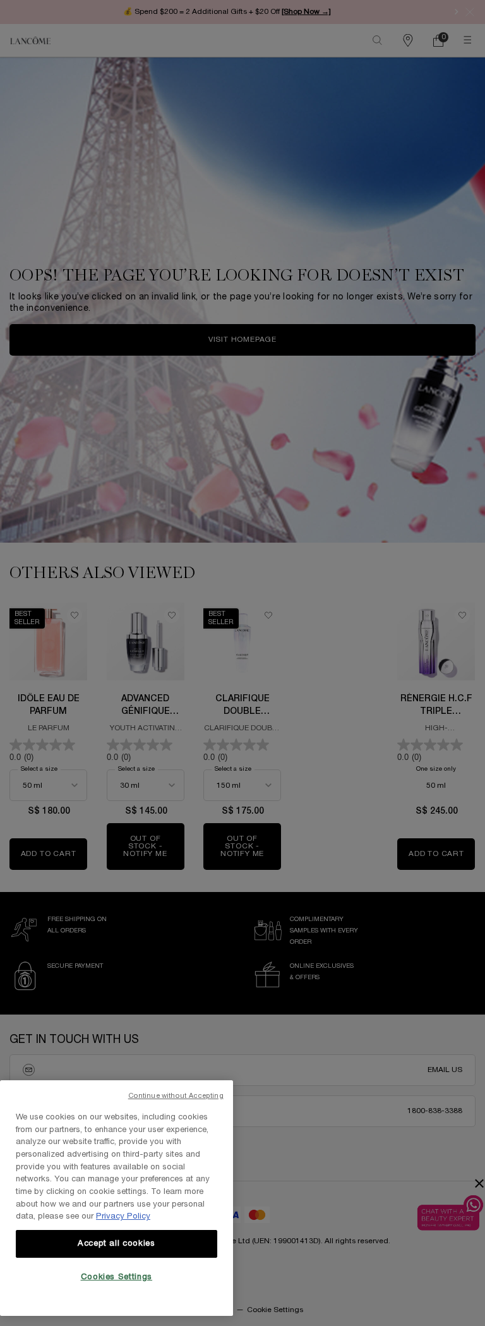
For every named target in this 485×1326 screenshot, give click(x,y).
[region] (116, 1198)
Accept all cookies (116, 1244)
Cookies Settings (117, 1277)
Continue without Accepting (176, 1096)
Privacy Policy (123, 1217)
